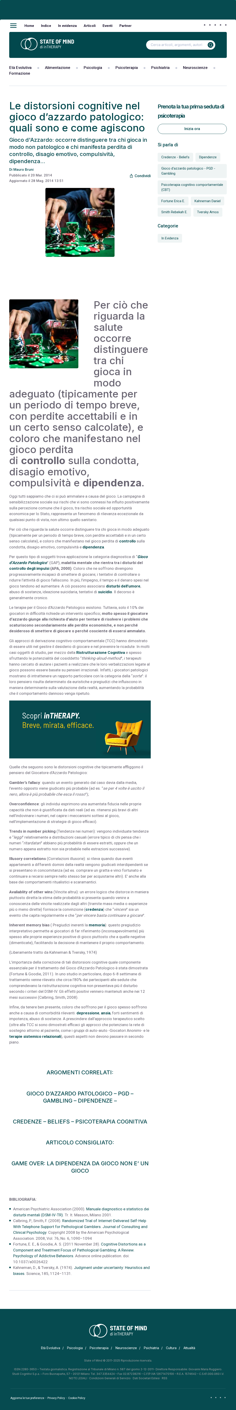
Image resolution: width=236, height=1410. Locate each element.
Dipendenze (208, 157)
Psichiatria (160, 67)
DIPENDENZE (95, 1100)
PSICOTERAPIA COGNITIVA (111, 1121)
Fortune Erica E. (173, 201)
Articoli (90, 26)
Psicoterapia (126, 67)
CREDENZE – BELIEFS (41, 1121)
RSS (164, 1378)
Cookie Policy (76, 1398)
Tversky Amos (208, 212)
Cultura (171, 1348)
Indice (46, 26)
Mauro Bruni (23, 169)
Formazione (19, 73)
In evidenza (67, 26)
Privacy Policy (56, 1398)
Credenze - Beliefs (175, 157)
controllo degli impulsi (29, 568)
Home (29, 26)
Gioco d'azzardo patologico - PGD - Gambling (188, 171)
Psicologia (93, 67)
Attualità (189, 1348)
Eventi (107, 26)
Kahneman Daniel (208, 201)
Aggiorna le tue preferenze (27, 1398)
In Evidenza (169, 238)
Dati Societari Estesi (146, 1378)
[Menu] (13, 25)
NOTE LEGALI (78, 1378)
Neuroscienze (195, 67)
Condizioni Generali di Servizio (110, 1378)
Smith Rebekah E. (174, 212)
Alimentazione (57, 67)
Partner (125, 26)
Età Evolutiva (20, 67)
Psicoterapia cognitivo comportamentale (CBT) (192, 187)
